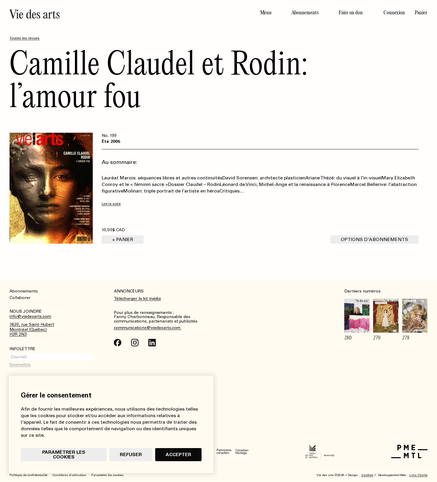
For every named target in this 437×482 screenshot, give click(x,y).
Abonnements (305, 12)
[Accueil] (112, 14)
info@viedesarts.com (30, 316)
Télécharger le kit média (137, 298)
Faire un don (351, 12)
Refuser (131, 454)
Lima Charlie (418, 475)
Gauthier (367, 475)
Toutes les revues (25, 38)
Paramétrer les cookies (63, 454)
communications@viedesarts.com (148, 328)
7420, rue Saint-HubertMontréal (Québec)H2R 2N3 (32, 329)
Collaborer (20, 297)
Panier (421, 12)
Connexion (394, 12)
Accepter (178, 454)
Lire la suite (111, 204)
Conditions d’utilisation (69, 475)
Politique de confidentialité (28, 475)
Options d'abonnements (374, 239)
